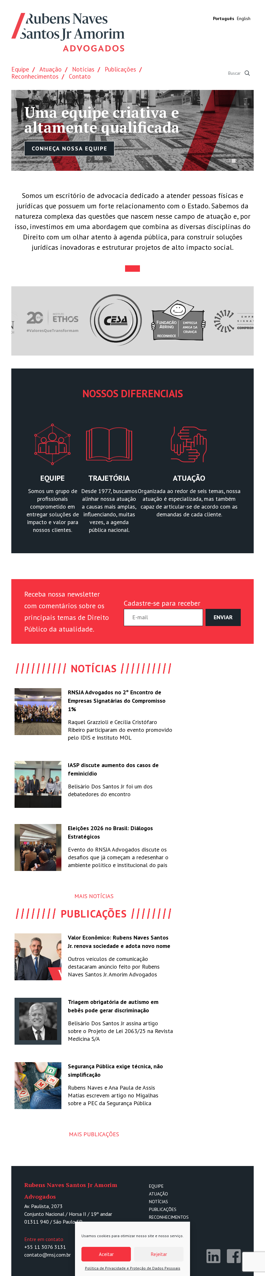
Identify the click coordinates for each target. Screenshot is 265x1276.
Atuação (50, 69)
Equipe (20, 69)
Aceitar (106, 1254)
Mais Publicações (94, 1134)
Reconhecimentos (34, 76)
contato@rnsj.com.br (47, 1254)
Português (223, 18)
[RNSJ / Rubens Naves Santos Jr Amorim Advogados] (67, 33)
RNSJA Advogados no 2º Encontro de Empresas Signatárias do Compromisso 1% (116, 700)
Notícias (83, 69)
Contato (80, 76)
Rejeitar (159, 1254)
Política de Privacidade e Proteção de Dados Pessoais (132, 1268)
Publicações (120, 69)
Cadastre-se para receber (162, 603)
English (243, 18)
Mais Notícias (93, 896)
